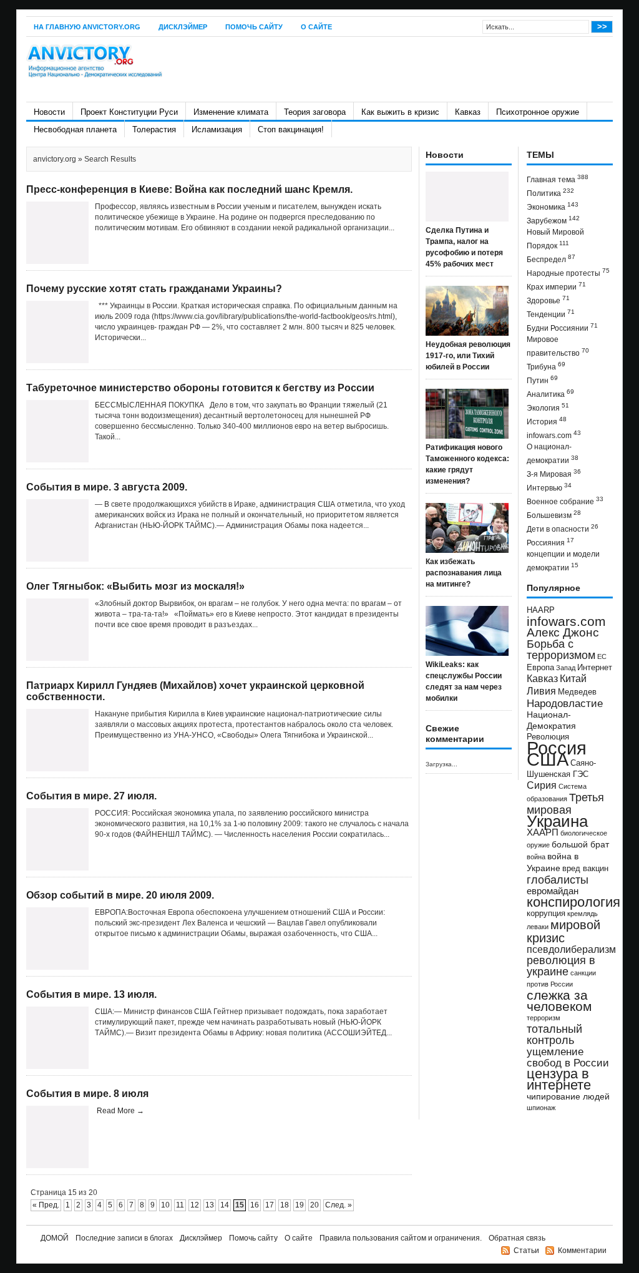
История (547, 421)
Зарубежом (553, 220)
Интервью (549, 487)
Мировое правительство (558, 346)
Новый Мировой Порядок (555, 239)
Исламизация (217, 129)
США (547, 759)
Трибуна (546, 366)
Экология (548, 407)
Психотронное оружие (537, 112)
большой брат (580, 844)
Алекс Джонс (563, 632)
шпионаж (541, 1107)
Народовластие (565, 703)
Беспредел (551, 258)
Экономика (552, 206)
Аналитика (550, 393)
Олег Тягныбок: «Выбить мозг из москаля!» (135, 586)
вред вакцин (585, 868)
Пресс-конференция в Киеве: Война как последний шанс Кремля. (189, 189)
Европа (540, 667)
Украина (557, 821)
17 (269, 1205)
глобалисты (557, 879)
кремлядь (582, 913)
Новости (49, 112)
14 (224, 1205)
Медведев (577, 692)
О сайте (316, 27)
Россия (557, 748)
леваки (538, 926)
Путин (542, 379)
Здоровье (548, 300)
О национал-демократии (552, 453)
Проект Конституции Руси (129, 112)
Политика (550, 192)
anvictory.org (54, 159)
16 (254, 1205)
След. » (338, 1205)
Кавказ (467, 112)
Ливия (541, 690)
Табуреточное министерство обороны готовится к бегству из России (200, 388)
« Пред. (45, 1205)
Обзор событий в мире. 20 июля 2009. (120, 895)
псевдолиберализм (571, 949)
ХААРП (543, 832)
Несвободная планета (75, 129)
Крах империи (556, 286)
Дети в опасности (562, 528)
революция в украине (561, 966)
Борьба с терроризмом (561, 649)
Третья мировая (565, 803)
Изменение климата (230, 112)
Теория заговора (315, 112)
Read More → (120, 1110)
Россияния (550, 542)
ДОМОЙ (55, 1238)
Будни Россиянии (562, 327)
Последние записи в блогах (124, 1238)
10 (165, 1205)
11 (180, 1205)
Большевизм (554, 514)
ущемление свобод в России (568, 1057)
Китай (573, 678)
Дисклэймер (183, 27)
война (536, 857)
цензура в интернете (559, 1079)
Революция (548, 736)
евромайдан (552, 891)
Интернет (594, 667)
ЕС (602, 656)
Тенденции (551, 313)
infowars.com (554, 434)
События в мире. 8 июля (87, 1093)
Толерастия (154, 129)
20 (314, 1205)
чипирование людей (568, 1096)
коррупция (546, 913)
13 (209, 1205)
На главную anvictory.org (87, 27)
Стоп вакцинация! (291, 129)
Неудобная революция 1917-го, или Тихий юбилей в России (468, 355)
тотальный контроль (554, 1034)
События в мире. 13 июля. (91, 994)
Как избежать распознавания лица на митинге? (464, 572)
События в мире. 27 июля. (91, 796)
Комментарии (582, 1250)
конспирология (573, 902)
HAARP (541, 610)
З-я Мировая (554, 473)
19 (299, 1205)
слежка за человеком (559, 1000)
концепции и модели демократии (563, 561)
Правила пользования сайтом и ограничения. (401, 1238)
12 (194, 1205)
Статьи (526, 1250)
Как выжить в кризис (400, 112)
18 (284, 1205)
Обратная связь (517, 1238)
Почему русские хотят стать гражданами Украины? (154, 288)
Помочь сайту (254, 27)
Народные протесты (568, 272)
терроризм (543, 1018)
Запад (565, 667)
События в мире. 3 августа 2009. (106, 487)
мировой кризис (563, 931)
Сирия (542, 785)
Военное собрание (565, 500)
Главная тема (557, 178)
